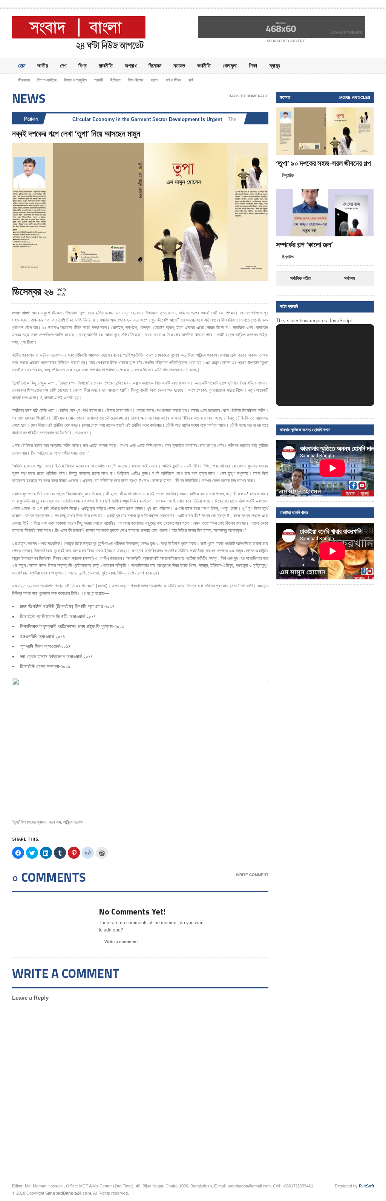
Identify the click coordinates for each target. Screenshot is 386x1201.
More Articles (355, 97)
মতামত (179, 65)
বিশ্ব (82, 65)
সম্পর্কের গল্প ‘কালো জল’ (304, 244)
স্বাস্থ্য (274, 65)
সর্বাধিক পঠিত (300, 278)
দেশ (63, 65)
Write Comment (252, 875)
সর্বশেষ (349, 278)
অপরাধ (130, 65)
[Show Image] (315, 114)
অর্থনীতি (204, 65)
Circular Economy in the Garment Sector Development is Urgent (147, 119)
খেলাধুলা (230, 65)
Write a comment (121, 941)
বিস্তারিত (288, 175)
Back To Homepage (248, 96)
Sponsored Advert (286, 41)
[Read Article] (334, 114)
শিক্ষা (253, 65)
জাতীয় (42, 65)
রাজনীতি (106, 65)
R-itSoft (366, 1186)
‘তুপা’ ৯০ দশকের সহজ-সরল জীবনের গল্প (323, 163)
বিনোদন (155, 65)
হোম (21, 65)
